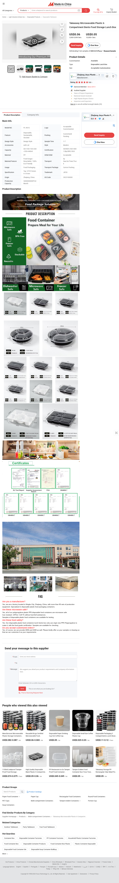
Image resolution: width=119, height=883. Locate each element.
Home (4, 17)
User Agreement (73, 874)
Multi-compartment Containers (42, 801)
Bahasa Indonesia (67, 869)
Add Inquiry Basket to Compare (34, 76)
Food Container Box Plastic (60, 844)
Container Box (9, 838)
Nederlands (77, 867)
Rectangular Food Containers (70, 796)
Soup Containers (8, 805)
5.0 (92, 119)
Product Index (106, 862)
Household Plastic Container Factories (82, 838)
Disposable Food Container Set (15, 849)
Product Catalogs (35, 792)
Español (25, 867)
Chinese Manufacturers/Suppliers (38, 862)
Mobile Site (55, 864)
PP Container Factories (55, 838)
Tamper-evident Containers (69, 801)
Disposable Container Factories (30, 838)
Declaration (83, 874)
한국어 (92, 867)
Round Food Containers (96, 796)
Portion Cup (92, 801)
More (4, 854)
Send (22, 689)
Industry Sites (81, 862)
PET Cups (5, 801)
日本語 (98, 867)
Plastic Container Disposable (85, 844)
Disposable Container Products (34, 844)
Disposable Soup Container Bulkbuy (44, 849)
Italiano (61, 867)
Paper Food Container (10, 796)
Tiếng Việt (56, 869)
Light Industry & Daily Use (17, 17)
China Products (21, 862)
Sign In (72, 104)
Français (42, 867)
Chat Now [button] (94, 45)
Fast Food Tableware (47, 827)
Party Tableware (29, 827)
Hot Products (9, 862)
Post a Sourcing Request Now (31, 693)
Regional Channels (94, 862)
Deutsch (68, 867)
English (18, 867)
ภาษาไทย (111, 867)
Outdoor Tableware (11, 827)
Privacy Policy (94, 874)
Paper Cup (34, 796)
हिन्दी (104, 867)
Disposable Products (33, 17)
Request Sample (110, 51)
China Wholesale (57, 862)
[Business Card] (114, 125)
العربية (85, 867)
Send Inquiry (76, 45)
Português (34, 867)
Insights (64, 864)
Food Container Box (11, 844)
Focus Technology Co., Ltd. (44, 874)
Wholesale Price (70, 862)
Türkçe (48, 869)
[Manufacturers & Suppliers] (59, 4)
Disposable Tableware (49, 17)
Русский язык (52, 867)
